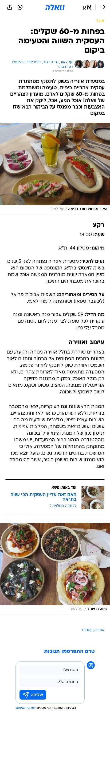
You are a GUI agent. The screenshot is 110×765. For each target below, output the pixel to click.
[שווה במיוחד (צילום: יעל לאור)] (55, 568)
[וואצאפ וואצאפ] (20, 7)
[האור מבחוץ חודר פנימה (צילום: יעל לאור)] (55, 168)
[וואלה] (55, 7)
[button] (87, 7)
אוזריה (99, 630)
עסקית (87, 630)
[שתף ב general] (10, 7)
